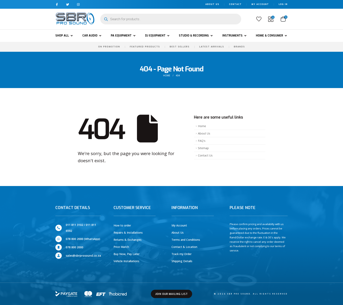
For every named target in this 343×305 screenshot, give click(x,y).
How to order (122, 225)
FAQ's (201, 141)
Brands (239, 46)
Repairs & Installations (128, 232)
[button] (64, 36)
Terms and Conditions (186, 240)
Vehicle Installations (126, 261)
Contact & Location (184, 247)
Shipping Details (182, 261)
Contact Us (205, 155)
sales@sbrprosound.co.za (83, 255)
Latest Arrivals (211, 46)
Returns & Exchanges (128, 240)
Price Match (121, 247)
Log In (283, 4)
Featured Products (145, 46)
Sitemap (203, 148)
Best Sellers (180, 46)
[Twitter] (67, 4)
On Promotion (109, 46)
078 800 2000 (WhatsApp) (83, 239)
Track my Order (182, 254)
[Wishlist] (258, 19)
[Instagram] (78, 4)
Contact (235, 4)
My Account (260, 4)
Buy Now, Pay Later (127, 254)
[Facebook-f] (56, 4)
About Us (212, 4)
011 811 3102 (74, 225)
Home (202, 126)
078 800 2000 (74, 247)
